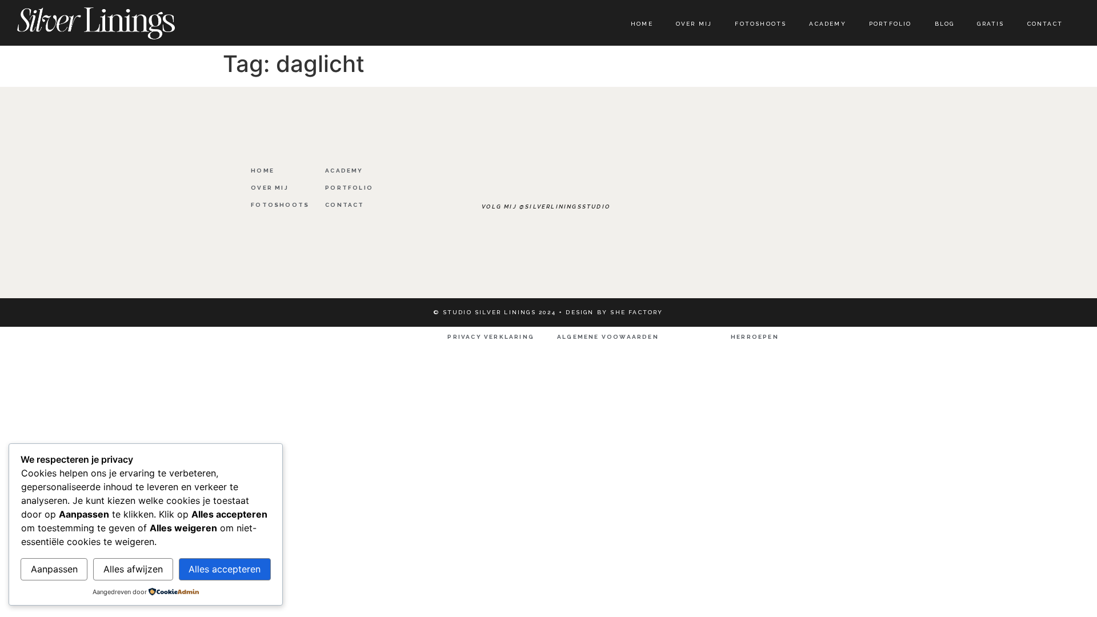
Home (642, 24)
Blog (945, 24)
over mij (694, 24)
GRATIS (990, 24)
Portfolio (890, 24)
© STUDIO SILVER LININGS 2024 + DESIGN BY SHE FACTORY (548, 312)
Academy (827, 24)
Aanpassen (54, 569)
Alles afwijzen (133, 569)
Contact (1045, 24)
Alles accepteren (225, 569)
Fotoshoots (760, 24)
